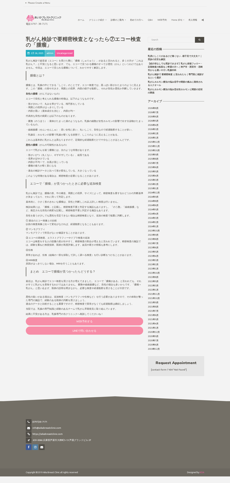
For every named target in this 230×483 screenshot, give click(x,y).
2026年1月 (153, 137)
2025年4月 (153, 175)
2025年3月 (153, 180)
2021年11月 (154, 294)
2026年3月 (153, 129)
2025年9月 (153, 154)
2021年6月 (153, 315)
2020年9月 (153, 336)
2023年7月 (153, 243)
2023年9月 (153, 234)
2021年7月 (153, 310)
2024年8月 (153, 201)
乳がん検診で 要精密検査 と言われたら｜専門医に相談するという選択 (176, 76)
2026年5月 (153, 120)
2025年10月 (154, 150)
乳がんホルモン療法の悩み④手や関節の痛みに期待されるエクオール (175, 83)
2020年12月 (154, 332)
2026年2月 (153, 133)
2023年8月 (153, 239)
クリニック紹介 (96, 19)
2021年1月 (153, 327)
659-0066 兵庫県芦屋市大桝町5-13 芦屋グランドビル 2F (62, 440)
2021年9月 (153, 302)
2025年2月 (153, 184)
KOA (202, 472)
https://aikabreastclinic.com (47, 434)
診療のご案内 (117, 19)
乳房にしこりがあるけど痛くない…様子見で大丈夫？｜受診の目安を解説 (175, 58)
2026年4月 (153, 125)
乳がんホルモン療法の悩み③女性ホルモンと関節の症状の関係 (175, 91)
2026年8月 (153, 108)
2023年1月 (153, 268)
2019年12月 (154, 349)
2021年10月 (154, 298)
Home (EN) (176, 19)
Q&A (150, 19)
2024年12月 (154, 192)
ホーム (81, 19)
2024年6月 (153, 205)
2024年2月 (153, 222)
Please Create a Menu (39, 2)
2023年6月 (153, 247)
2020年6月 (153, 344)
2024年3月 (153, 218)
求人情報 (192, 19)
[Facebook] (189, 13)
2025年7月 (153, 163)
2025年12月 (154, 142)
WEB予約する (84, 321)
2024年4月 (153, 213)
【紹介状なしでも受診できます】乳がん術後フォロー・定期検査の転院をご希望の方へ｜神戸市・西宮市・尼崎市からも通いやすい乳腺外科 (175, 67)
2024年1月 (153, 226)
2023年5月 (153, 251)
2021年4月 (153, 323)
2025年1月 (153, 188)
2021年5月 (153, 319)
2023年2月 (153, 264)
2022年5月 (153, 281)
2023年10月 (154, 230)
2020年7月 (153, 340)
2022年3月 (153, 285)
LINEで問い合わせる (84, 330)
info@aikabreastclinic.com (46, 428)
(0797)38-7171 (39, 421)
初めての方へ (136, 19)
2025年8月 (153, 158)
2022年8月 (153, 277)
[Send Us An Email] (203, 13)
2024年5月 (153, 209)
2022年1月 (153, 289)
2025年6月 (153, 167)
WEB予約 (162, 19)
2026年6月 (153, 116)
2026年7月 (153, 112)
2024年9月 (153, 196)
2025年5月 (153, 171)
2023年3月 (153, 260)
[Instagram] (196, 13)
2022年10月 (154, 272)
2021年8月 (153, 306)
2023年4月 (153, 256)
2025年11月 (154, 146)
